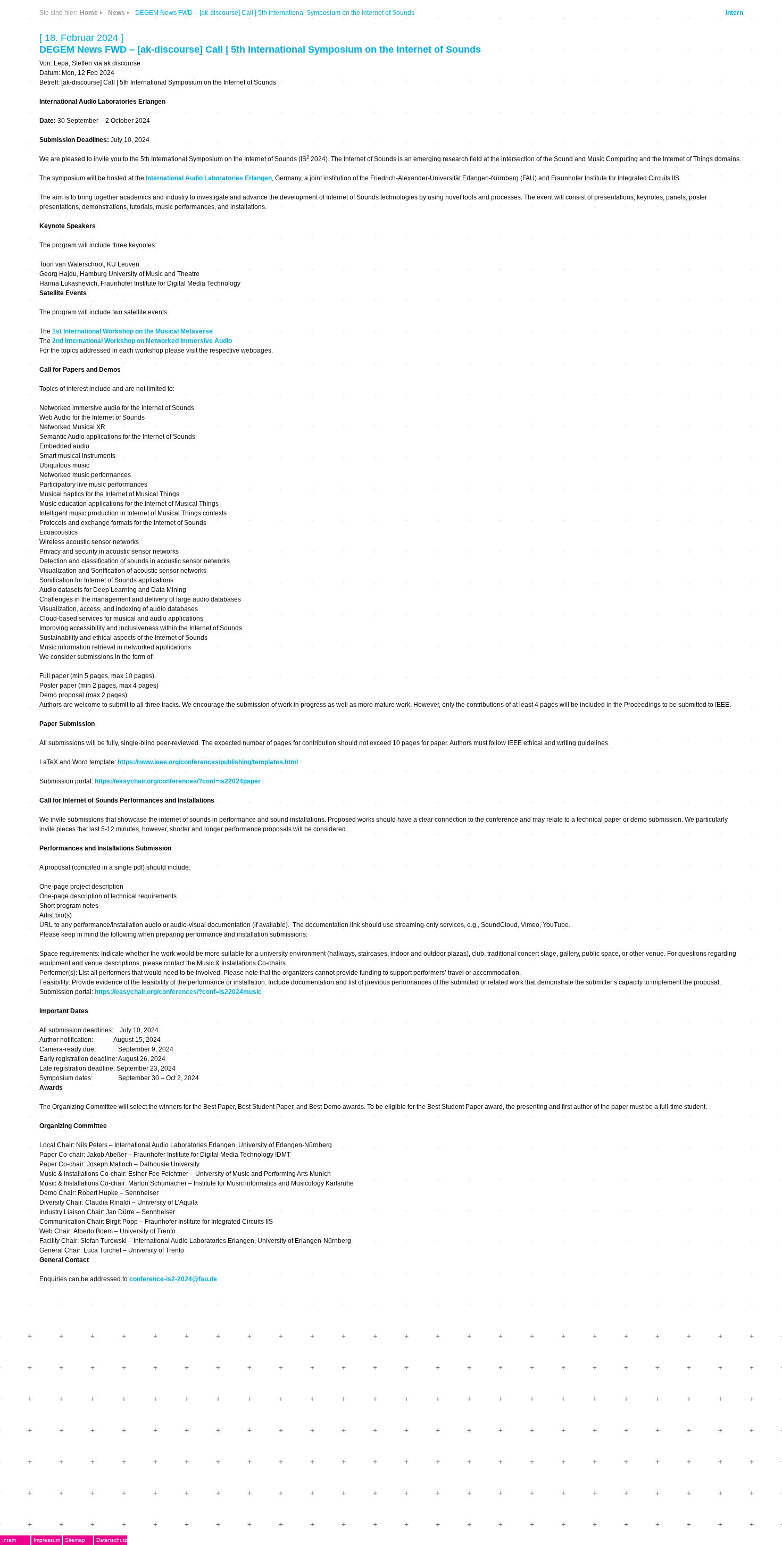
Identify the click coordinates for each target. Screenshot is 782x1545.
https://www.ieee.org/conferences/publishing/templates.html (208, 762)
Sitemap (75, 1540)
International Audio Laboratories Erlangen (209, 178)
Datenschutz (111, 1540)
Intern (734, 12)
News (116, 12)
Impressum (47, 1540)
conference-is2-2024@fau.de (173, 1279)
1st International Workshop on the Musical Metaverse (132, 331)
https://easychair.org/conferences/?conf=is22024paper (178, 781)
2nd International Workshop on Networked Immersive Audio (142, 341)
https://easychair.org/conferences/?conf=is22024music (178, 992)
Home (89, 12)
